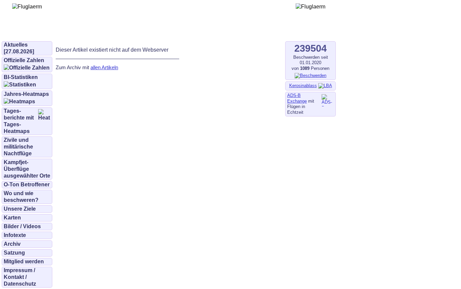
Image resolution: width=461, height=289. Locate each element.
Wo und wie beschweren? (21, 196)
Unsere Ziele (20, 209)
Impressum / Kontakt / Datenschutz (20, 277)
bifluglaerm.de (96, 31)
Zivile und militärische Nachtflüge (18, 146)
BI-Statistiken (21, 77)
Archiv (12, 244)
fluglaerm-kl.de (184, 31)
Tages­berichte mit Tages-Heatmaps (19, 121)
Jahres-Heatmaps (26, 94)
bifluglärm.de (140, 31)
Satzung (14, 253)
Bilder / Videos (22, 226)
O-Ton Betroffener (27, 184)
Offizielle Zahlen (24, 60)
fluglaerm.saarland (236, 31)
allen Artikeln (104, 67)
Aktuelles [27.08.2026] (19, 48)
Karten (12, 217)
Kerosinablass (303, 85)
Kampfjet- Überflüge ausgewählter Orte (27, 169)
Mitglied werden (24, 261)
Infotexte (15, 235)
